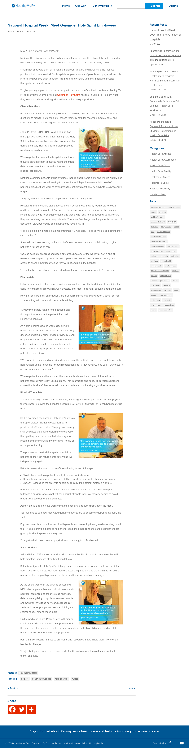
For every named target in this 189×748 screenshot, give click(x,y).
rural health (155, 285)
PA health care (165, 276)
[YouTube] (182, 743)
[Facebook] (12, 709)
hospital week (61, 678)
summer (154, 295)
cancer (153, 212)
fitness (176, 227)
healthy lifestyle (157, 251)
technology (155, 300)
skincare (167, 290)
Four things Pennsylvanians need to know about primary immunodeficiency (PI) (165, 55)
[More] (31, 709)
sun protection (166, 295)
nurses (75, 678)
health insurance (157, 246)
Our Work (81, 6)
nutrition (175, 271)
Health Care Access (160, 153)
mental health (156, 266)
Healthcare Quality (160, 188)
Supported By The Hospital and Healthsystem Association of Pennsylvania (67, 743)
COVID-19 (172, 222)
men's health (166, 261)
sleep (176, 290)
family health (166, 227)
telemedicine (156, 305)
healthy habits (172, 246)
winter (153, 310)
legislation (175, 256)
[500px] (159, 742)
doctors (24, 678)
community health (158, 222)
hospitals (164, 256)
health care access (158, 237)
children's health (157, 217)
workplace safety (165, 310)
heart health (171, 251)
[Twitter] (21, 709)
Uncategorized (158, 194)
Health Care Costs (160, 165)
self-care (166, 285)
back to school (174, 207)
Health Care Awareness (163, 159)
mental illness (170, 266)
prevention (164, 281)
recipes (175, 281)
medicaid (154, 261)
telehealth (167, 300)
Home (66, 6)
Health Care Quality (160, 171)
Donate (173, 6)
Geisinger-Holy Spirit (68, 94)
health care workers (41, 678)
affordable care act (158, 207)
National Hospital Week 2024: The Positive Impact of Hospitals (165, 35)
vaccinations (169, 305)
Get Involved (101, 6)
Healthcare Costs (159, 182)
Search (155, 5)
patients (154, 281)
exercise (154, 227)
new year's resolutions (160, 271)
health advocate (163, 232)
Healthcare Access (28, 673)
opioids (154, 276)
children (162, 212)
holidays (154, 256)
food (152, 232)
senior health (156, 290)
